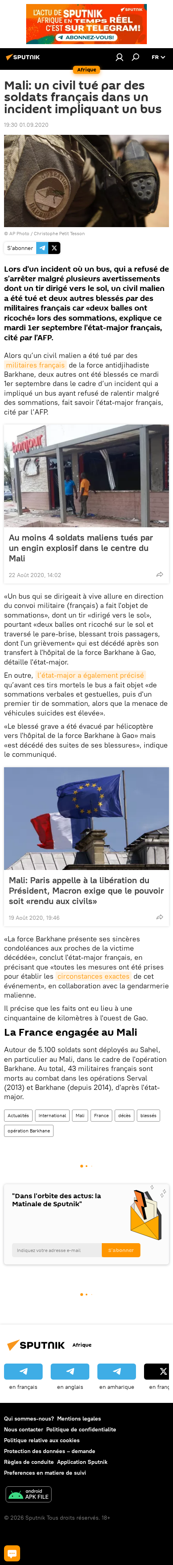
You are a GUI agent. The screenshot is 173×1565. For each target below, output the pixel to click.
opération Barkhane (29, 1131)
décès (124, 1115)
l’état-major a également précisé (90, 675)
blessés (148, 1115)
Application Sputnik (82, 1461)
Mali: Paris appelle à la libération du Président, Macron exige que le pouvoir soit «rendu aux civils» (86, 890)
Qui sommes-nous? (29, 1418)
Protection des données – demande (49, 1451)
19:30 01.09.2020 (26, 124)
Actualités (18, 1115)
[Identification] (119, 57)
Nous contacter (23, 1429)
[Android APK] (28, 1495)
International (52, 1115)
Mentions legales (79, 1418)
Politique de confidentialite (81, 1429)
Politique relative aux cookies (42, 1440)
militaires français (35, 365)
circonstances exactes (94, 976)
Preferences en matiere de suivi (45, 1472)
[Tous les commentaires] (12, 1553)
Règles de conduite (29, 1461)
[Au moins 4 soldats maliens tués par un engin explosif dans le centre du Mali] (86, 476)
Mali (80, 1115)
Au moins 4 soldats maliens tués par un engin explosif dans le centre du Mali (81, 547)
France (101, 1115)
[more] (160, 574)
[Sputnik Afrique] (24, 60)
